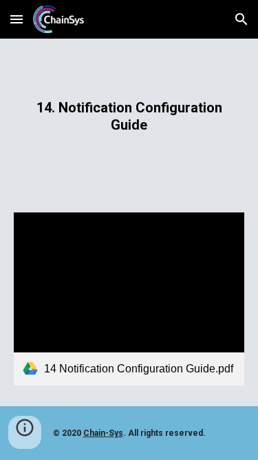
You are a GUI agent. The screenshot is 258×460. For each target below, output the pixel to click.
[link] (129, 299)
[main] (129, 117)
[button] (16, 19)
